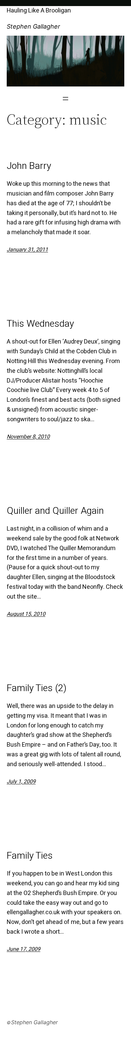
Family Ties (30, 856)
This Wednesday (40, 324)
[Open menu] (65, 99)
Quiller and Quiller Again (55, 511)
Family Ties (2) (37, 688)
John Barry (29, 166)
